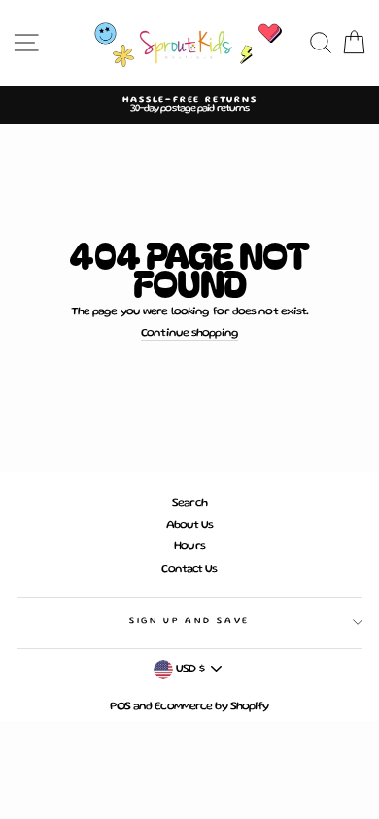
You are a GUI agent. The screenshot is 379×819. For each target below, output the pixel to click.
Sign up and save (189, 621)
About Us (190, 525)
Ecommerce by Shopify (211, 707)
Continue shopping (189, 333)
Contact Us (189, 569)
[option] (189, 105)
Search (189, 503)
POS (119, 707)
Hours (189, 546)
